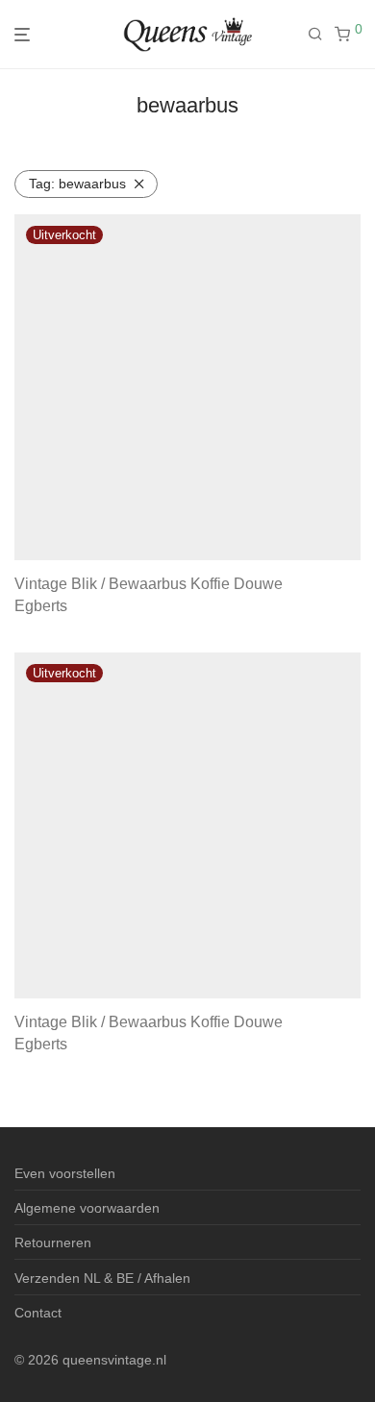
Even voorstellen (64, 1173)
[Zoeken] (321, 35)
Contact (38, 1312)
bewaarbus (77, 183)
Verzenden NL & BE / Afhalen (102, 1278)
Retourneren (52, 1242)
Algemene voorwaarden (87, 1208)
